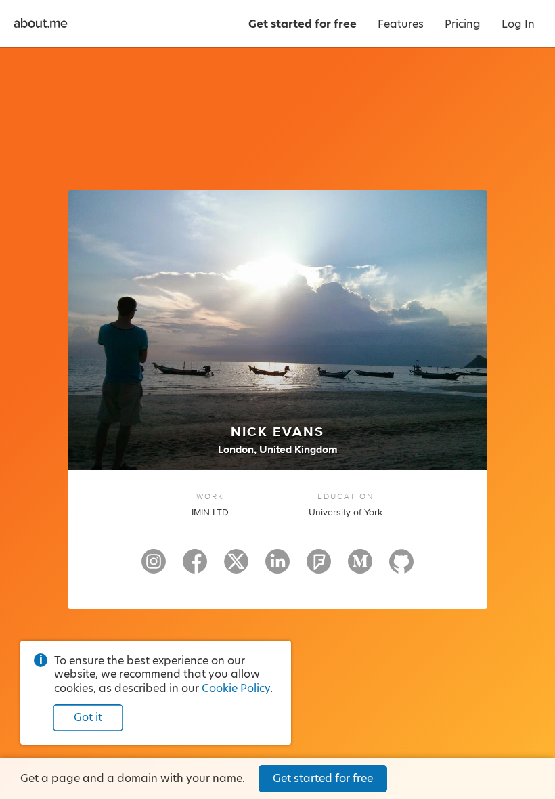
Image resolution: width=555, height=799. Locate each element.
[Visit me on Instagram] (153, 567)
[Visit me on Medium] (360, 567)
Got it (88, 717)
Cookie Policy (236, 688)
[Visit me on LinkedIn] (277, 567)
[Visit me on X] (236, 567)
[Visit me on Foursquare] (319, 567)
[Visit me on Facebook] (195, 567)
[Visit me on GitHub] (401, 567)
